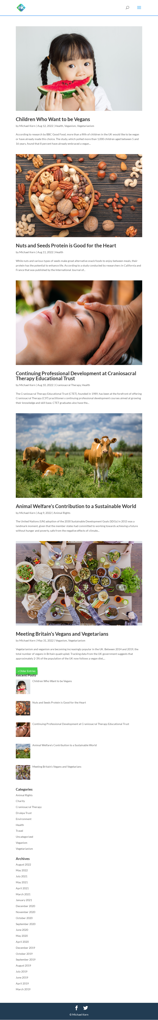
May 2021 (22, 882)
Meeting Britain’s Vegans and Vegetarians (62, 634)
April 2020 (22, 941)
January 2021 (24, 900)
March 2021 (23, 894)
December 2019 (25, 947)
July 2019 (21, 971)
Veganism (70, 125)
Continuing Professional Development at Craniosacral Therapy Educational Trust (76, 375)
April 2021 (22, 888)
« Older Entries (26, 671)
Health (59, 125)
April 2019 (22, 983)
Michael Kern (27, 125)
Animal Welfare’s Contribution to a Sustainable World (76, 506)
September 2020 (25, 924)
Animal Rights (62, 512)
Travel (19, 830)
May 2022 (22, 870)
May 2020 (22, 935)
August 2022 (23, 864)
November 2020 (25, 912)
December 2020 (25, 906)
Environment (23, 819)
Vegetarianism (85, 125)
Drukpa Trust (24, 813)
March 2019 (23, 989)
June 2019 (22, 977)
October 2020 (24, 918)
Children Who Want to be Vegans (53, 119)
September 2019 (25, 959)
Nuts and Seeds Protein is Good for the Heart (66, 245)
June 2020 (22, 929)
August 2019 (23, 965)
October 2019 (24, 953)
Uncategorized (24, 836)
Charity (20, 801)
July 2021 (21, 876)
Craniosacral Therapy (68, 385)
